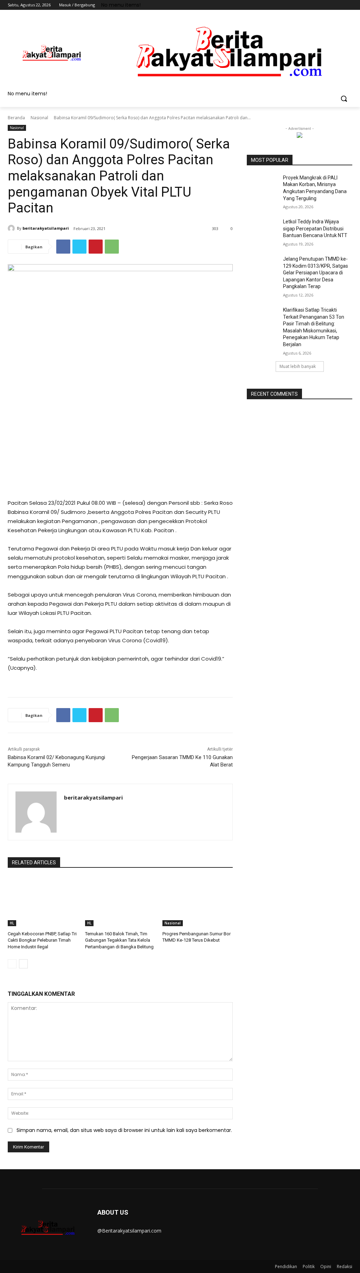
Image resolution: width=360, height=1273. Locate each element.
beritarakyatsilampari (45, 228)
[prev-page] (12, 963)
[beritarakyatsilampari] (12, 228)
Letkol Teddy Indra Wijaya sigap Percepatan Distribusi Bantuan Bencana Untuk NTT (315, 228)
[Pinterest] (96, 247)
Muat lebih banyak (297, 366)
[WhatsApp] (112, 247)
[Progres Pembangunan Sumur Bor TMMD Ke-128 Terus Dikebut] (197, 901)
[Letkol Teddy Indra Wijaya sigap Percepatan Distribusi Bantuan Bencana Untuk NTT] (262, 229)
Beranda (16, 118)
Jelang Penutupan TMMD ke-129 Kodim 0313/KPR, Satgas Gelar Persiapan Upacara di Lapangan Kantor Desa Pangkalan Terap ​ (315, 272)
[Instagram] (319, 5)
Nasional (39, 118)
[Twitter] (329, 5)
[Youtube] (348, 5)
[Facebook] (309, 5)
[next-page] (23, 963)
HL (12, 923)
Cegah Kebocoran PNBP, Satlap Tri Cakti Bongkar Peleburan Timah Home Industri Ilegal (42, 940)
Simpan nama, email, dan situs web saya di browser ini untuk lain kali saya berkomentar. (124, 1130)
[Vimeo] (338, 5)
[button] (343, 98)
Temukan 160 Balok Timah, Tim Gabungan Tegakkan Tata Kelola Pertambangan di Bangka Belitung (119, 940)
